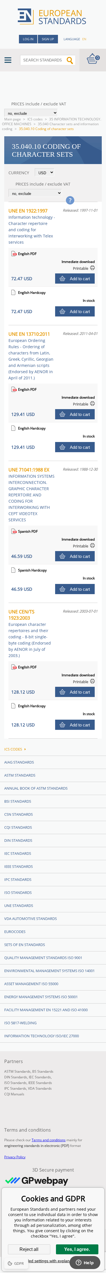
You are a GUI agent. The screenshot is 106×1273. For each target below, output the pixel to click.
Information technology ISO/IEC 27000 (41, 1035)
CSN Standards (18, 814)
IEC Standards (17, 853)
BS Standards (42, 1071)
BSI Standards (17, 801)
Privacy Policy (14, 1157)
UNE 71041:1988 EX (31, 494)
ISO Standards (18, 892)
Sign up (48, 39)
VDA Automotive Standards (30, 918)
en (84, 39)
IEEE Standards (18, 866)
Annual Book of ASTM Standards (36, 788)
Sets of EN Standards (24, 944)
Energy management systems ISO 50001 (41, 996)
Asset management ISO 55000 (31, 983)
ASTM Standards (19, 775)
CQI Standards (18, 827)
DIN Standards (18, 840)
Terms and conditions (49, 1140)
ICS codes (35, 119)
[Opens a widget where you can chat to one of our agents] (84, 1263)
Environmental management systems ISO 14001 (49, 970)
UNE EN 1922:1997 (31, 226)
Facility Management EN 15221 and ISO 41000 (46, 1009)
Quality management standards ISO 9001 (43, 957)
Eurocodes (14, 931)
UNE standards (18, 905)
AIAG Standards (19, 762)
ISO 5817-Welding (20, 1022)
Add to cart (80, 278)
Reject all (29, 1249)
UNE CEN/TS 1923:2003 (29, 633)
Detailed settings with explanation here (53, 1261)
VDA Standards (40, 1088)
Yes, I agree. (77, 1249)
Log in (28, 39)
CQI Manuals (14, 1094)
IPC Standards (17, 879)
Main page (12, 119)
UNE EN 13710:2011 (30, 356)
